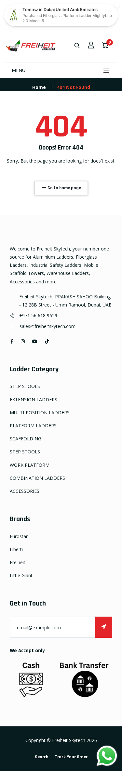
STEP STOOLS (25, 386)
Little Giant (21, 575)
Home (39, 87)
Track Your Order (71, 757)
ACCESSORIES (24, 491)
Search (41, 757)
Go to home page (64, 188)
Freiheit (17, 562)
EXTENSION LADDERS (33, 399)
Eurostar (19, 536)
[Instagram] (22, 341)
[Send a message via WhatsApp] (107, 756)
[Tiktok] (46, 341)
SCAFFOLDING (25, 438)
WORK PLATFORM (29, 465)
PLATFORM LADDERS (33, 425)
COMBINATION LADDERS (37, 478)
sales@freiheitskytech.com (47, 326)
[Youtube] (35, 341)
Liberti (16, 549)
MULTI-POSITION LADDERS (40, 412)
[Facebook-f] (12, 341)
